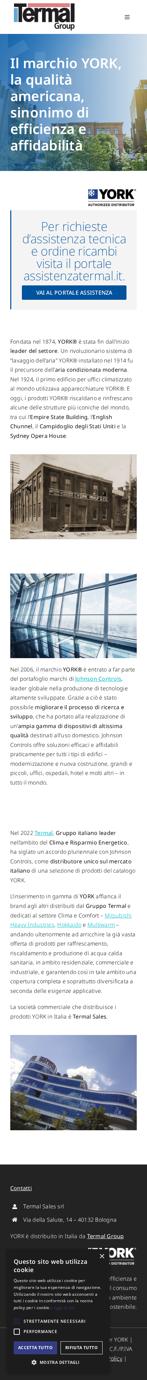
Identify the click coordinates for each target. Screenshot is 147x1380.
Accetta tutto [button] (35, 1348)
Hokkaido (69, 924)
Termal (44, 833)
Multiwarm (101, 924)
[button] (58, 1362)
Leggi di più (63, 1307)
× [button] (101, 1256)
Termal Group (105, 1236)
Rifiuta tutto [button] (81, 1348)
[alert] (58, 1311)
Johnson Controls (98, 678)
